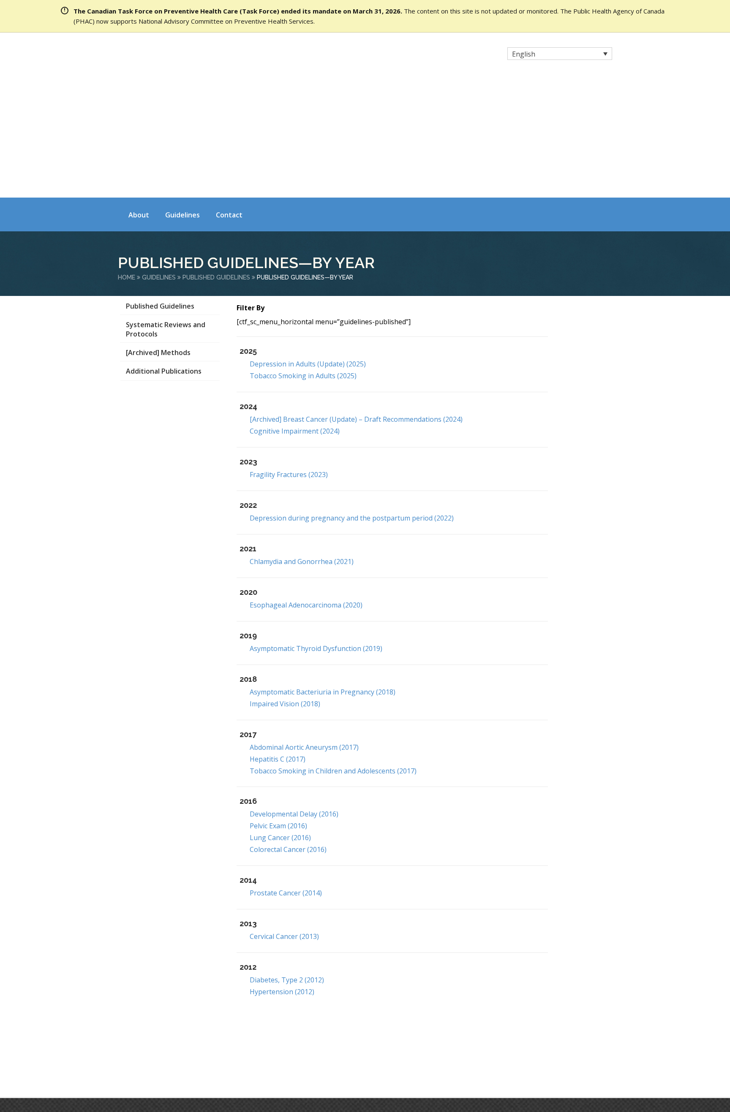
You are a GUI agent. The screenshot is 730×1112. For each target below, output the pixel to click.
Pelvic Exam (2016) (278, 705)
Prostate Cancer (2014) (286, 772)
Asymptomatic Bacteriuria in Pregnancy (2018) (322, 570)
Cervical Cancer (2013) (284, 815)
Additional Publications (164, 250)
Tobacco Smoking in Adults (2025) (303, 255)
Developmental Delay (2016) (294, 693)
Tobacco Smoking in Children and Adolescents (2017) (333, 649)
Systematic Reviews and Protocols (165, 208)
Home (126, 156)
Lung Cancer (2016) (280, 716)
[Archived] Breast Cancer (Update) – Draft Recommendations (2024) (356, 298)
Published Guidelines (216, 156)
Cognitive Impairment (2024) (295, 310)
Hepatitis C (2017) (277, 638)
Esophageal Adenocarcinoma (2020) (306, 483)
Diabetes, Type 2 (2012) (287, 859)
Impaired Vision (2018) (285, 582)
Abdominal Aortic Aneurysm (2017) (304, 626)
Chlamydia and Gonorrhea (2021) (302, 440)
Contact (229, 94)
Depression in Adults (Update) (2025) (308, 243)
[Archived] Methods (158, 231)
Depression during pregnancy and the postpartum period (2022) (352, 397)
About (138, 94)
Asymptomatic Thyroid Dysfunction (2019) (316, 527)
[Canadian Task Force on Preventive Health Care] (192, 54)
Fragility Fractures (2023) (289, 353)
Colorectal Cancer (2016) (288, 728)
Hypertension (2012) (282, 871)
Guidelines (182, 94)
